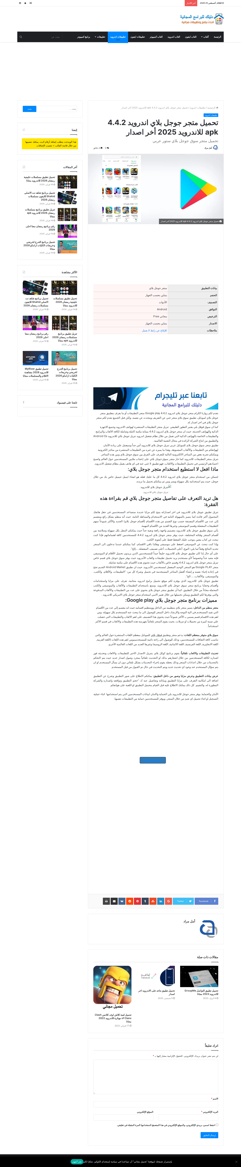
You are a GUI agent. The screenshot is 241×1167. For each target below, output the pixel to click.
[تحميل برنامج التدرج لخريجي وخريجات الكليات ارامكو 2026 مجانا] (67, 246)
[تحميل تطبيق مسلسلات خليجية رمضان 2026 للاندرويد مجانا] (67, 182)
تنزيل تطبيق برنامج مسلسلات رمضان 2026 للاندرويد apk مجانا (40, 213)
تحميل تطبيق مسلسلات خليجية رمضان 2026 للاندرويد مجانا (65, 302)
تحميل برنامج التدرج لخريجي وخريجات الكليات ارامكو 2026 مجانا (39, 245)
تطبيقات (101, 36)
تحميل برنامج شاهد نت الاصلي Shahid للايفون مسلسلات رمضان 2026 (39, 196)
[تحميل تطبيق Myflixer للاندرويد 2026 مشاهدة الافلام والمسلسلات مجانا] (35, 358)
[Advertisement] (120, 70)
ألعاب (206, 36)
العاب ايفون (191, 36)
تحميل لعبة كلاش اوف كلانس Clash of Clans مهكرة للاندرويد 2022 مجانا (113, 1018)
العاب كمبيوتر (156, 36)
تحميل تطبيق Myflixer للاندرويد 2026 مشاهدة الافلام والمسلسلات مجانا (35, 372)
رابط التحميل (152, 760)
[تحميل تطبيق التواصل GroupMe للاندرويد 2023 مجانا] (199, 976)
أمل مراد (208, 148)
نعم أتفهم (77, 1161)
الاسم (214, 1098)
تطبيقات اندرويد (118, 36)
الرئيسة (217, 36)
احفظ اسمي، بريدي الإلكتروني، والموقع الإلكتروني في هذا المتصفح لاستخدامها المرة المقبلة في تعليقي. (166, 1125)
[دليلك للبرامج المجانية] (202, 19)
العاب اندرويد (174, 36)
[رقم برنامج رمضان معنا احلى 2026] (67, 231)
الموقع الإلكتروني (145, 1111)
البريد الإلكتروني (209, 1111)
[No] (236, 1161)
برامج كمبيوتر (83, 36)
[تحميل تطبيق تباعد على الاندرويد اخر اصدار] (156, 976)
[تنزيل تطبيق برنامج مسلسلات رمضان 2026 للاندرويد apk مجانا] (67, 214)
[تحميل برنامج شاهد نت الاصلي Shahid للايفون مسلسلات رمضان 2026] (67, 197)
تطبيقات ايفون (138, 36)
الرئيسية (211, 107)
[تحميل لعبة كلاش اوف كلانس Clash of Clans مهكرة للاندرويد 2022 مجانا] (112, 988)
